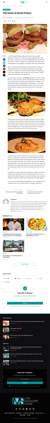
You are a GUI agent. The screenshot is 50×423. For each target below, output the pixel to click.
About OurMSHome (10, 413)
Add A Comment (25, 264)
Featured (5, 232)
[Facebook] (4, 59)
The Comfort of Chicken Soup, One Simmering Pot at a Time (35, 234)
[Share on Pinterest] (13, 21)
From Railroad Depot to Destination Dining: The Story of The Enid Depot (12, 234)
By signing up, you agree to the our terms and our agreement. (25, 306)
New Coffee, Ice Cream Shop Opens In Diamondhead (13, 256)
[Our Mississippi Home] (25, 2)
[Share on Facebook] (8, 21)
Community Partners (28, 413)
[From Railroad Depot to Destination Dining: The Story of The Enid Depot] (13, 224)
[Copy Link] (4, 75)
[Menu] (4, 2)
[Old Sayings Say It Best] (6, 330)
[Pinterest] (4, 69)
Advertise (19, 413)
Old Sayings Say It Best (16, 328)
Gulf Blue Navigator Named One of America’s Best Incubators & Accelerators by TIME (25, 347)
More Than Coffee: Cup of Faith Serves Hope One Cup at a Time (26, 354)
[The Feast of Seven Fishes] (25, 38)
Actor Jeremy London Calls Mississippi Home (21, 335)
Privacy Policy (33, 306)
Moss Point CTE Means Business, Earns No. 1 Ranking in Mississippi (26, 361)
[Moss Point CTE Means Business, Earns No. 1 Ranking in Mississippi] (6, 362)
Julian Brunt (9, 17)
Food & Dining (7, 9)
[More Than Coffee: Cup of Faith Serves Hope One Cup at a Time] (6, 355)
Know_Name (33, 418)
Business (5, 253)
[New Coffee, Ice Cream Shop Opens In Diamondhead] (13, 246)
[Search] (46, 2)
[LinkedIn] (4, 65)
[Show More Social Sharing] (17, 21)
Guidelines (23, 415)
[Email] (4, 72)
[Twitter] (4, 62)
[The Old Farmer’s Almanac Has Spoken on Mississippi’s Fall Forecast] (6, 323)
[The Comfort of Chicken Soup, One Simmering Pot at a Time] (36, 224)
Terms (28, 415)
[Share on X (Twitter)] (10, 21)
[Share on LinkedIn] (15, 21)
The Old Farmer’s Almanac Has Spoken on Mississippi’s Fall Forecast (27, 321)
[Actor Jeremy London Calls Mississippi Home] (6, 337)
